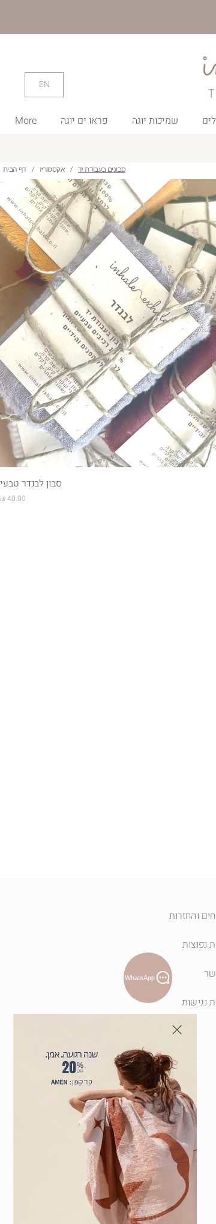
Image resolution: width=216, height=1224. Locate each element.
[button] (177, 1029)
